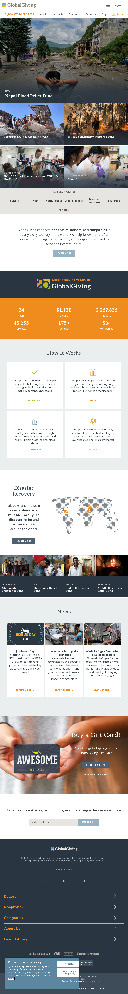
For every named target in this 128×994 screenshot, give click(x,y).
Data (101, 988)
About (42, 14)
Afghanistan (9, 584)
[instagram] (64, 881)
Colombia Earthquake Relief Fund (26, 136)
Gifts (120, 14)
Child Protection (74, 200)
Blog (103, 14)
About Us (12, 929)
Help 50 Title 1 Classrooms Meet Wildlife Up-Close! (31, 178)
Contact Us (95, 981)
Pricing (82, 988)
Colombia (9, 133)
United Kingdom (77, 175)
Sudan (69, 584)
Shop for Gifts (96, 764)
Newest (34, 200)
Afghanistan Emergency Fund (13, 589)
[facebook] (44, 881)
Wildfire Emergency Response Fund (91, 136)
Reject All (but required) (70, 972)
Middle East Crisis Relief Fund (110, 589)
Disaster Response (94, 201)
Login (117, 5)
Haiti (37, 584)
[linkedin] (84, 881)
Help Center (64, 869)
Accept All (70, 963)
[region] (42, 973)
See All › (64, 210)
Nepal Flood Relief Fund (29, 96)
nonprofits (60, 230)
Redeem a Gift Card (96, 774)
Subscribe (88, 822)
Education (114, 200)
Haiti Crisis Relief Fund (45, 589)
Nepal (8, 91)
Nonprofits (57, 14)
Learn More (64, 253)
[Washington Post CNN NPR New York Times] (64, 954)
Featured (14, 200)
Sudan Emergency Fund (77, 589)
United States (76, 133)
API (92, 988)
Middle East (105, 584)
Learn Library (16, 939)
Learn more (24, 541)
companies (98, 230)
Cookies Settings (70, 981)
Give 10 (72, 179)
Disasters (91, 14)
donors (75, 230)
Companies (74, 14)
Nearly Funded (54, 200)
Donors (10, 897)
